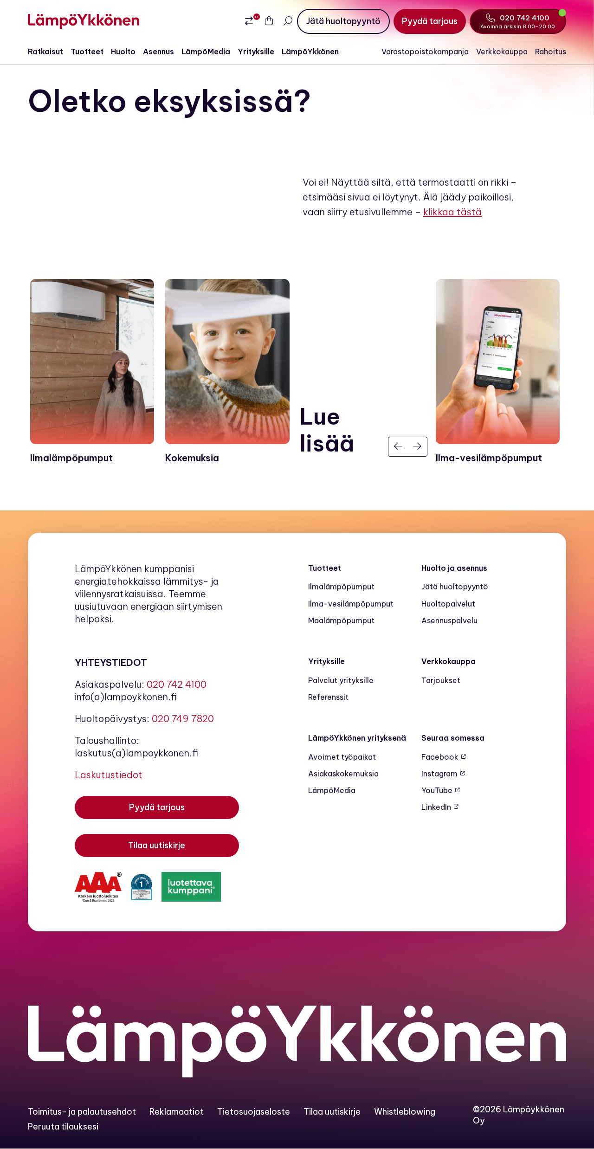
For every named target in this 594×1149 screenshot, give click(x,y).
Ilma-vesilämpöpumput (351, 603)
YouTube (436, 790)
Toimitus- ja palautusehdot (82, 1111)
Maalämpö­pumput (341, 620)
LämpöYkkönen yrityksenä (357, 737)
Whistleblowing (404, 1111)
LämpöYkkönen (310, 51)
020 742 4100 (177, 684)
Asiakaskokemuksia (343, 773)
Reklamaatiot (176, 1111)
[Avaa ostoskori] (269, 21)
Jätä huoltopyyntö (454, 586)
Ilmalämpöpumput (341, 586)
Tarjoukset (440, 680)
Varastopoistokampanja (425, 51)
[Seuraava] (417, 447)
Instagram (439, 773)
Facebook (439, 757)
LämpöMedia (205, 51)
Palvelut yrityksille (341, 680)
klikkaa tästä (452, 212)
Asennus (158, 51)
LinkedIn (436, 807)
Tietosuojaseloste (253, 1111)
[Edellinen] (398, 447)
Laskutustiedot (108, 775)
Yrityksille (256, 51)
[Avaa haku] (287, 21)
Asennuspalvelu (449, 620)
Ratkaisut (45, 51)
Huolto (123, 51)
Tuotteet (87, 51)
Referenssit (328, 697)
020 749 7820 (183, 718)
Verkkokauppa (502, 51)
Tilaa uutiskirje (332, 1111)
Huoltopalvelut (448, 603)
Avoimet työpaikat (342, 757)
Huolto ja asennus (454, 568)
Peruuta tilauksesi (63, 1126)
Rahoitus (550, 51)
